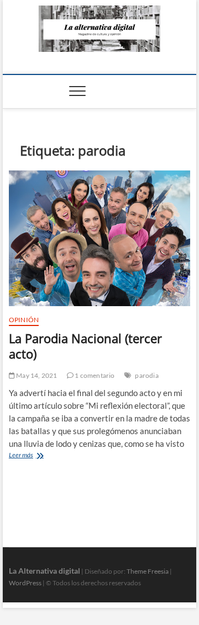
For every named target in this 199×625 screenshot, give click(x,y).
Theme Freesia (148, 571)
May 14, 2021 (36, 375)
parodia (146, 375)
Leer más (32, 456)
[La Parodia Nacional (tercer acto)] (99, 238)
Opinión (24, 320)
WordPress (25, 583)
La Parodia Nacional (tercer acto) (85, 346)
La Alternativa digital (44, 570)
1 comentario (94, 375)
